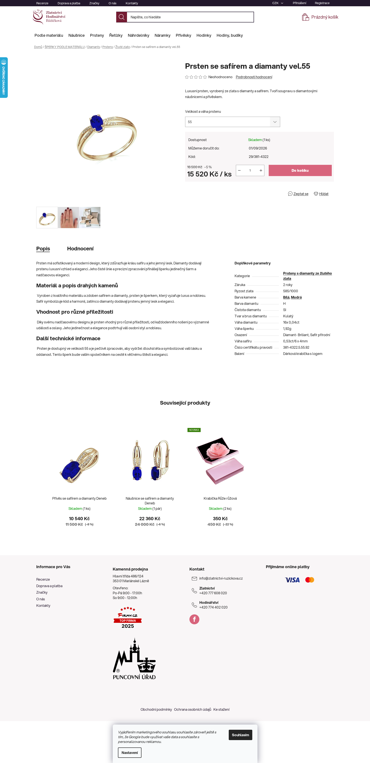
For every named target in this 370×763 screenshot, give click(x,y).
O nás (112, 3)
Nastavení (130, 752)
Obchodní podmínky (156, 709)
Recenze (42, 3)
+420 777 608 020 (213, 590)
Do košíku (300, 170)
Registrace (322, 3)
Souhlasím (240, 734)
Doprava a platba (69, 3)
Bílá (286, 297)
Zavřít (210, 193)
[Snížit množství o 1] (239, 170)
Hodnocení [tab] (80, 248)
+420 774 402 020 (213, 605)
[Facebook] (194, 619)
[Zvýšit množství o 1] (261, 170)
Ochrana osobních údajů (192, 709)
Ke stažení (221, 709)
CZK (275, 3)
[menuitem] (49, 35)
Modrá (296, 297)
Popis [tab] (43, 248)
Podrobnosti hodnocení (254, 77)
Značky (94, 3)
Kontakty (132, 3)
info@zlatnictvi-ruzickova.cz (221, 578)
